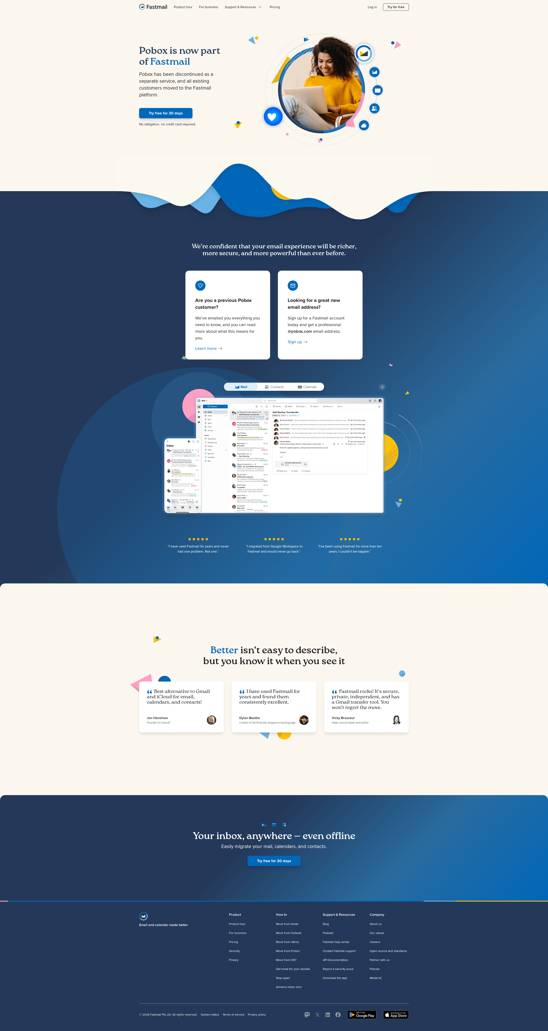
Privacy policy (257, 1014)
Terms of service (233, 1014)
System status (210, 1014)
